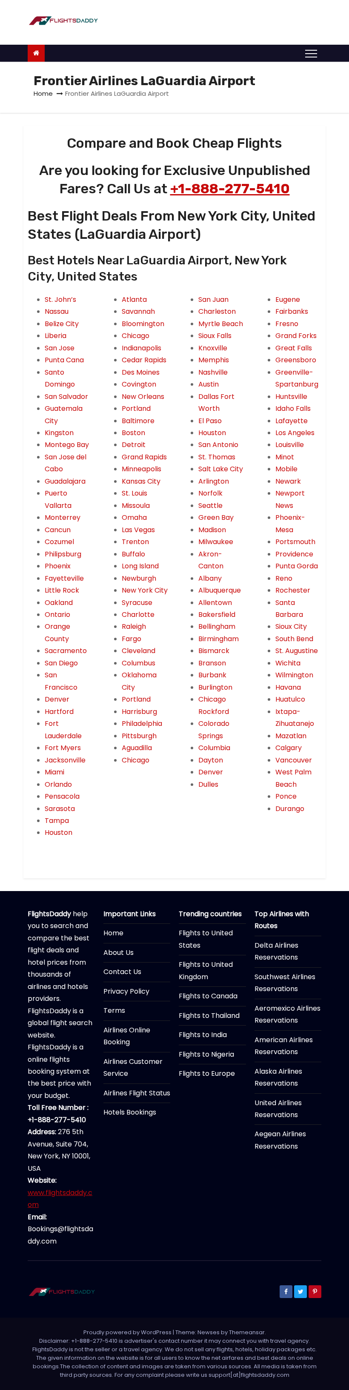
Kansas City (141, 481)
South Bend (294, 639)
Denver (57, 699)
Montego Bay (67, 445)
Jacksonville (65, 760)
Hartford (59, 711)
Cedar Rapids (144, 360)
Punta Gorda (296, 566)
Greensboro (295, 360)
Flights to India (203, 1035)
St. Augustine (296, 651)
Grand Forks (296, 336)
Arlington (213, 481)
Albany (210, 578)
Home (43, 93)
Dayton (210, 760)
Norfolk (210, 493)
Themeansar (247, 1332)
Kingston (59, 433)
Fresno (286, 324)
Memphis (213, 360)
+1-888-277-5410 (230, 189)
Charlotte (138, 614)
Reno (283, 578)
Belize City (62, 324)
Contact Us (122, 972)
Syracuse (137, 603)
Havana (288, 687)
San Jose (59, 348)
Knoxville (212, 348)
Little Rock (62, 590)
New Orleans (143, 396)
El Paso (210, 421)
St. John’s (60, 299)
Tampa (57, 820)
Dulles (208, 784)
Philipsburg (63, 554)
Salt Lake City (220, 469)
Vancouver (293, 760)
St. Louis (134, 493)
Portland (136, 408)
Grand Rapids (144, 457)
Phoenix (58, 566)
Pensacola (62, 796)
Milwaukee (215, 542)
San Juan (213, 299)
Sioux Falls (215, 336)
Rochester (292, 590)
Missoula (136, 505)
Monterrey (62, 517)
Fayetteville (64, 578)
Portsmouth (295, 542)
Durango (289, 809)
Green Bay (216, 517)
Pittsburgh (139, 736)
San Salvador (66, 396)
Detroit (134, 445)
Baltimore (138, 421)
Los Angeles (295, 433)
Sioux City (291, 626)
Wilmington (294, 675)
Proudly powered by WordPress (128, 1332)
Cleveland (138, 651)
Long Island (140, 566)
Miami (54, 772)
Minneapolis (141, 469)
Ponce (286, 796)
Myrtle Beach (220, 324)
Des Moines (141, 372)
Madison (212, 530)
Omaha (134, 517)
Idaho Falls (293, 408)
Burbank (212, 675)
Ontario (57, 614)
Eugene (287, 299)
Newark (288, 481)
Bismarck (213, 651)
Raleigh (134, 626)
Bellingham (216, 626)
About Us (118, 952)
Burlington (215, 687)
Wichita (287, 663)
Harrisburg (139, 711)
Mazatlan (290, 736)
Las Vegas (138, 530)
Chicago (135, 336)
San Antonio (218, 445)
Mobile (286, 469)
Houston (58, 832)
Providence (294, 554)
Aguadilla (137, 748)
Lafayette (291, 421)
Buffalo (133, 554)
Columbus (138, 663)
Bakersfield (216, 614)
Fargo (131, 639)
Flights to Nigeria (206, 1054)
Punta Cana (64, 360)
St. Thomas (216, 457)
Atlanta (134, 299)
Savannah (138, 311)
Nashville (213, 372)
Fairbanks (291, 311)
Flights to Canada (208, 996)
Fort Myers (63, 748)
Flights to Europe (207, 1073)
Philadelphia (142, 723)
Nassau (57, 311)
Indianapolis (141, 348)
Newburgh (139, 578)
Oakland (59, 603)
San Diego (61, 663)
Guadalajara (65, 481)
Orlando (58, 784)
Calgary (288, 748)
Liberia (55, 336)
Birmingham (218, 639)
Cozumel (59, 542)
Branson (212, 663)
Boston (133, 433)
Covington (139, 384)
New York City (145, 590)
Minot (284, 457)
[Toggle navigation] (311, 53)
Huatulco (290, 699)
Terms (114, 1010)
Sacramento (66, 651)
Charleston (217, 311)
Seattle (210, 505)
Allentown (215, 603)
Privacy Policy (126, 991)
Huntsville (291, 396)
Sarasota (60, 809)
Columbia (214, 748)
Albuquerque (219, 590)
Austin (208, 384)
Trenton (135, 542)
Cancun (58, 530)
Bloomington (143, 324)
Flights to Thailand (209, 1015)
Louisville (289, 445)
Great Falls (293, 348)
